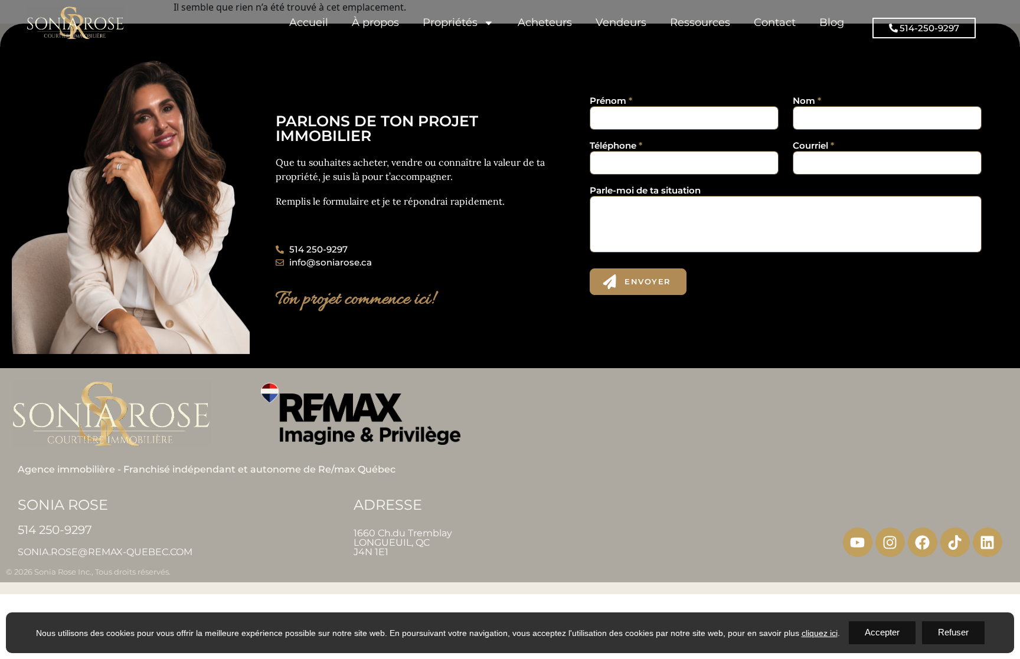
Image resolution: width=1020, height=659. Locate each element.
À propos (375, 22)
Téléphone (616, 145)
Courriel (813, 145)
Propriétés (450, 22)
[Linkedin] (987, 542)
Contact (775, 22)
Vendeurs (621, 22)
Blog (831, 22)
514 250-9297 (55, 530)
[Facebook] (922, 542)
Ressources (700, 22)
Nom (807, 100)
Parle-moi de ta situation (645, 190)
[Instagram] (890, 542)
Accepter (882, 632)
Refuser (953, 632)
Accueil (308, 22)
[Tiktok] (955, 542)
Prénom (611, 100)
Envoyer (648, 281)
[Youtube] (857, 542)
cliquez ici (820, 633)
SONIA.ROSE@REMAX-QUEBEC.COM (105, 552)
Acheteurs (545, 22)
